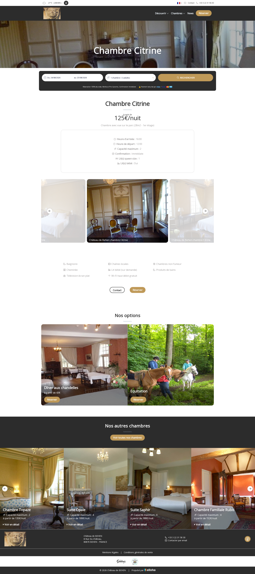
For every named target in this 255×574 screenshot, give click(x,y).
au (75, 77)
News (190, 13)
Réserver (204, 13)
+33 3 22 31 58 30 (176, 537)
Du (48, 77)
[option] (127, 211)
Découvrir (160, 13)
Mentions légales (110, 552)
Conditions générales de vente (138, 552)
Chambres (176, 13)
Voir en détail (12, 524)
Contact (117, 290)
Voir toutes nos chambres (127, 437)
